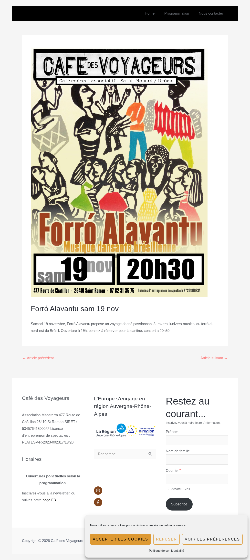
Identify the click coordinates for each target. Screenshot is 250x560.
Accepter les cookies (120, 539)
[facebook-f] (125, 502)
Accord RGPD (180, 489)
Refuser (166, 539)
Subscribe (179, 504)
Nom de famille (178, 451)
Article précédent (38, 358)
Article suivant (214, 358)
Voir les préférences (212, 539)
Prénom (172, 432)
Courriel (172, 470)
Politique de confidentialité (166, 550)
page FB (49, 500)
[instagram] (125, 491)
